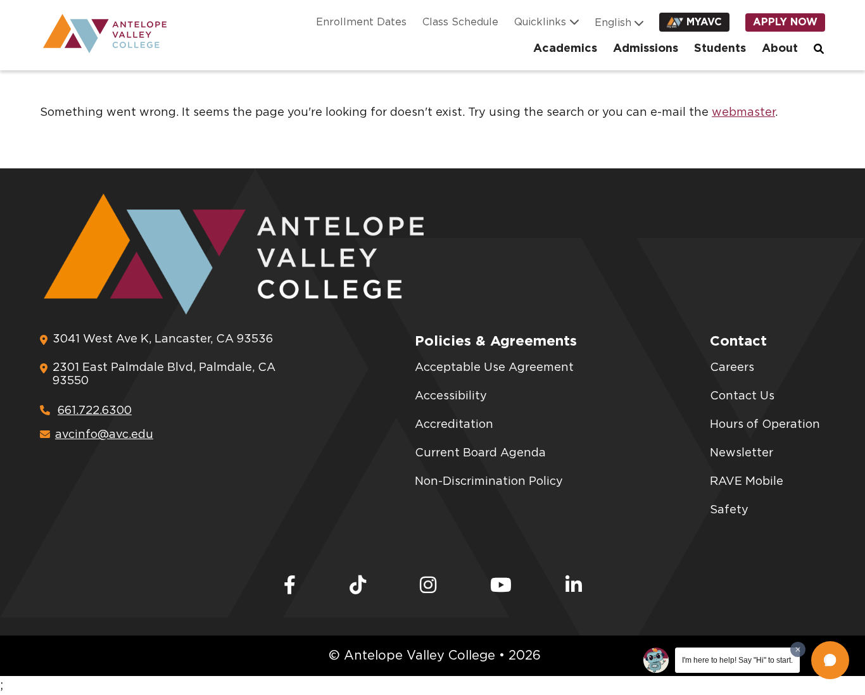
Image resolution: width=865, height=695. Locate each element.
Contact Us (742, 396)
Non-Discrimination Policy (489, 481)
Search (819, 48)
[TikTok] (358, 586)
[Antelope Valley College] (100, 33)
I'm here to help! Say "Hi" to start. (737, 660)
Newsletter (741, 453)
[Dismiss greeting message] (797, 649)
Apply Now (785, 22)
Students (720, 48)
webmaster (743, 112)
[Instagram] (428, 586)
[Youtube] (501, 586)
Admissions (645, 48)
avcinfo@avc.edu (104, 435)
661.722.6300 (95, 410)
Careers (732, 367)
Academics (565, 48)
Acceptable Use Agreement (494, 367)
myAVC (704, 22)
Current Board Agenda (480, 453)
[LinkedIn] (573, 586)
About (780, 48)
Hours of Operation (765, 424)
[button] (830, 660)
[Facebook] (290, 586)
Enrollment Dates (361, 22)
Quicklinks (540, 22)
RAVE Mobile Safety (746, 496)
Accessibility (451, 396)
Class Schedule (460, 22)
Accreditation (454, 424)
